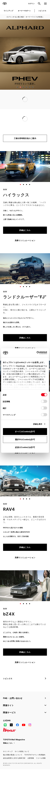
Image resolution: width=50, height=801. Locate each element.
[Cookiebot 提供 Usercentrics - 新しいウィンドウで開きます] (36, 352)
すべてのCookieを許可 (25, 431)
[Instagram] (30, 735)
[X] (11, 735)
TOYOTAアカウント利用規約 (34, 765)
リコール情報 (41, 769)
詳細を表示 (37, 424)
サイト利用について (22, 762)
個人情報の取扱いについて (12, 765)
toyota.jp (21, 366)
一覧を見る (40, 110)
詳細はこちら (25, 241)
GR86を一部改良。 (11, 124)
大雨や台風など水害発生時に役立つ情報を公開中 (23, 105)
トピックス (42, 11)
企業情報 (31, 769)
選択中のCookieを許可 (25, 439)
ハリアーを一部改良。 (12, 129)
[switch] (44, 401)
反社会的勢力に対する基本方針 (14, 769)
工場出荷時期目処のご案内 (25, 149)
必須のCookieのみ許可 (25, 447)
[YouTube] (24, 735)
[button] (17, 87)
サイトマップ (8, 762)
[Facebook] (17, 735)
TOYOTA (4, 3)
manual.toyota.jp (35, 366)
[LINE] (5, 735)
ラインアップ (8, 11)
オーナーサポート (24, 11)
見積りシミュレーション (25, 251)
